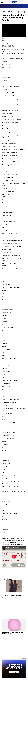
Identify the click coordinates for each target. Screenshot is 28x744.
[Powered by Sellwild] (24, 658)
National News (7, 11)
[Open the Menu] (2, 2)
